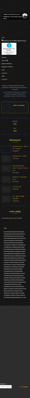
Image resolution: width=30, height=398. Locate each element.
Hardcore (9, 268)
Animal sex (23, 92)
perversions (9, 279)
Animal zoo (9, 242)
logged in (10, 218)
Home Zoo (15, 268)
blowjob (8, 251)
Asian (14, 242)
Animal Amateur (10, 233)
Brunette (20, 251)
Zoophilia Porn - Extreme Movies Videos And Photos (13, 17)
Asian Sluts (9, 244)
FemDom (15, 264)
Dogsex (8, 260)
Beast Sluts (8, 94)
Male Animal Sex (10, 275)
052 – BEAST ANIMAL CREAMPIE (18, 197)
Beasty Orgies (7, 96)
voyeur (19, 295)
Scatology (9, 286)
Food (10, 266)
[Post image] (6, 149)
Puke (17, 282)
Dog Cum (15, 255)
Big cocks (20, 249)
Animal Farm (9, 92)
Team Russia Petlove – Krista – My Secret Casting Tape (19, 168)
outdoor (8, 277)
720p (6, 231)
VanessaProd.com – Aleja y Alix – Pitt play (20, 147)
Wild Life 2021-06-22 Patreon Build (11, 340)
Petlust (15, 279)
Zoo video (18, 96)
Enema (13, 262)
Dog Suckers (20, 260)
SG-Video (20, 286)
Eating (8, 262)
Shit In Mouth (20, 288)
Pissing (12, 282)
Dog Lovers (9, 257)
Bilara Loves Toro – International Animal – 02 (13, 351)
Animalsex (9, 238)
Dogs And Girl (16, 257)
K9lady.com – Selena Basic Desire (19, 178)
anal (10, 231)
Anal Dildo (15, 231)
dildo (10, 255)
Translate (25, 386)
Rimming (17, 284)
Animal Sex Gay (13, 240)
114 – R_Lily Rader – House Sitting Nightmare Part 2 (14, 363)
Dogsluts (14, 260)
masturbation (18, 275)
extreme (13, 96)
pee (20, 277)
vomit (15, 295)
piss (8, 282)
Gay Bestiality (16, 266)
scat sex (14, 286)
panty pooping (15, 277)
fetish (20, 264)
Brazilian (14, 251)
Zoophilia (24, 96)
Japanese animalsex (11, 271)
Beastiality (14, 94)
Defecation (19, 253)
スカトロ (23, 297)
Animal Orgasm (17, 92)
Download (4, 73)
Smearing (18, 290)
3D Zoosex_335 (16, 186)
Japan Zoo (9, 273)
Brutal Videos (12, 253)
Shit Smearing (11, 290)
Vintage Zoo (9, 295)
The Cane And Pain (7, 369)
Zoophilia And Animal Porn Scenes (11, 14)
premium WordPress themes (20, 380)
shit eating (13, 288)
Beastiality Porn (21, 94)
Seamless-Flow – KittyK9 (19, 156)
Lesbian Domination (17, 273)
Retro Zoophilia (10, 284)
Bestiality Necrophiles (7, 345)
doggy (20, 255)
